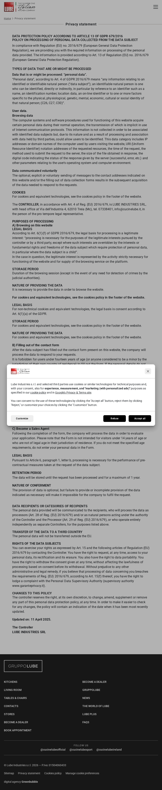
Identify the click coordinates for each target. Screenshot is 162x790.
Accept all (140, 418)
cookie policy (38, 392)
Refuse (115, 418)
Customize (22, 418)
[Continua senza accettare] (148, 371)
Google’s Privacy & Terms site (73, 392)
